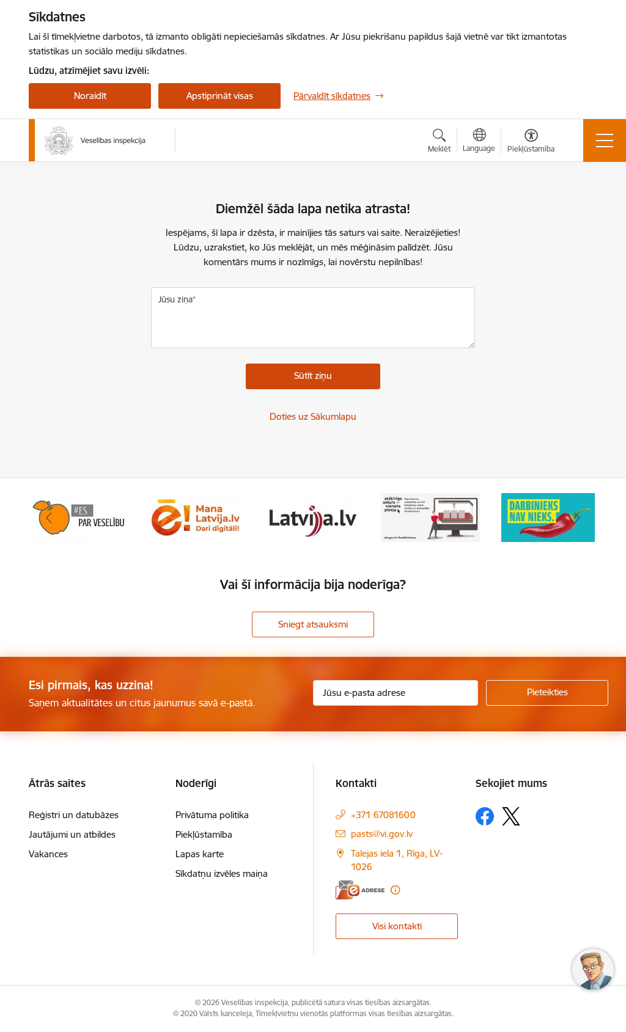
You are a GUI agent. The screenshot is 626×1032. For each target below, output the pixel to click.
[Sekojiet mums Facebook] (485, 816)
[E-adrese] (360, 890)
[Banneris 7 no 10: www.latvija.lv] (196, 516)
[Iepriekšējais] (49, 517)
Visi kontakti (397, 926)
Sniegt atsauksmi (313, 624)
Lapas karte (199, 854)
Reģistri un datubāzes (74, 815)
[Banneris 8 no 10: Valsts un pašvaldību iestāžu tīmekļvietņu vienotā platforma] (313, 516)
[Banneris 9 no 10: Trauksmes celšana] (430, 516)
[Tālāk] (577, 517)
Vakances (48, 854)
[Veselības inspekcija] (94, 140)
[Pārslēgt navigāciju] (604, 140)
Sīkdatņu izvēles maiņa (221, 873)
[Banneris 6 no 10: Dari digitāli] (78, 516)
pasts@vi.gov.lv (382, 834)
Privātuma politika (212, 815)
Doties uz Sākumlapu (313, 416)
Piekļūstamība (203, 834)
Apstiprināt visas (219, 95)
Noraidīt (90, 95)
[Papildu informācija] (395, 890)
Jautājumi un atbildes (72, 834)
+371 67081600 (383, 815)
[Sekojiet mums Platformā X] (511, 816)
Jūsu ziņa (175, 299)
